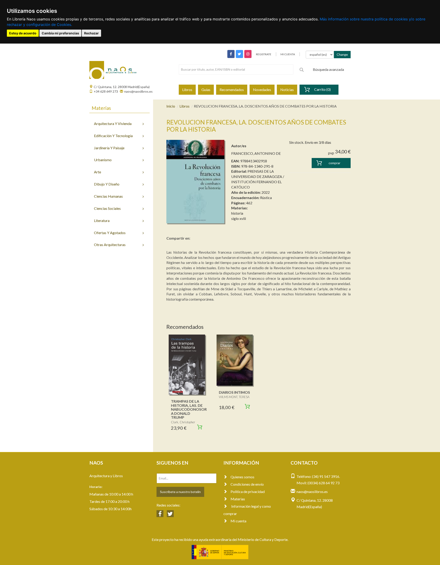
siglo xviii (238, 218)
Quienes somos (242, 477)
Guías (205, 89)
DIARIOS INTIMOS (234, 392)
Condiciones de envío (247, 484)
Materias (238, 499)
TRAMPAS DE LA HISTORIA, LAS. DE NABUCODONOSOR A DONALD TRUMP (189, 409)
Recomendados (232, 89)
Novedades (262, 89)
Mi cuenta (238, 521)
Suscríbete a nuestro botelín (180, 492)
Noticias (287, 89)
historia (237, 213)
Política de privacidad (248, 491)
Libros (187, 89)
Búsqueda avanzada (328, 69)
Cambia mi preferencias (60, 33)
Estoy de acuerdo (22, 33)
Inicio (170, 106)
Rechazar (91, 33)
